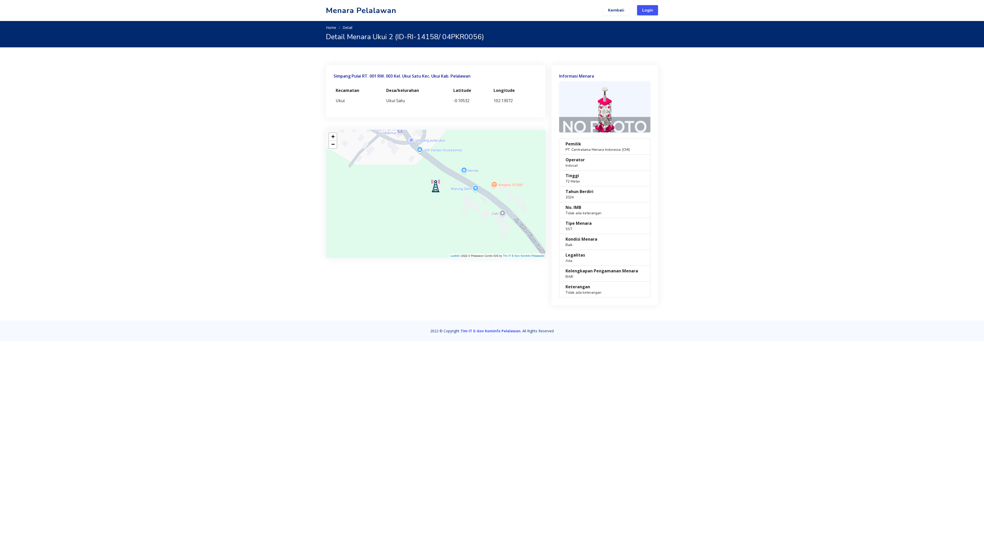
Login (647, 10)
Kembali (616, 10)
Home (331, 27)
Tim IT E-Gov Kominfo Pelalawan (523, 255)
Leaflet (454, 255)
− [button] (333, 144)
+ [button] (333, 136)
